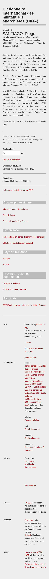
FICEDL (28, 503)
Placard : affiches (32, 420)
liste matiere (30, 461)
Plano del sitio (30, 358)
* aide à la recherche (11, 160)
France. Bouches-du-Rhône (14, 289)
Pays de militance (15, 252)
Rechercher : (8, 149)
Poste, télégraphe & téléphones (16, 221)
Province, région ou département (16, 275)
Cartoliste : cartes (32, 429)
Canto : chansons (32, 438)
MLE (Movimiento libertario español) (18, 243)
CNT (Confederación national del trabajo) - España (24, 305)
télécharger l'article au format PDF (18, 190)
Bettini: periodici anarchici (35, 366)
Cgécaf (28, 535)
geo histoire (29, 464)
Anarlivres (29, 520)
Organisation (12, 230)
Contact (28, 342)
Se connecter (30, 485)
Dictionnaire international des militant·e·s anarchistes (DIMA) (20, 15)
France (6, 264)
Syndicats (10, 298)
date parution (30, 467)
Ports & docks (9, 215)
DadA (27, 405)
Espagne (6, 258)
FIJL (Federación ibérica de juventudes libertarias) (24, 237)
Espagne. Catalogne (11, 283)
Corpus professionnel (17, 202)
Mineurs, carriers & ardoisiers (15, 209)
